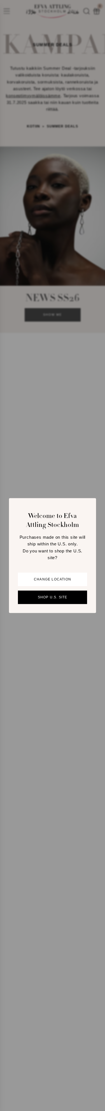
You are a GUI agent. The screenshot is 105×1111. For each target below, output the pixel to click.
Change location (52, 579)
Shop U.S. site (52, 597)
